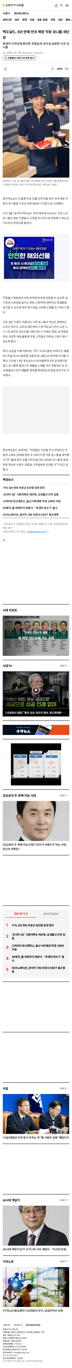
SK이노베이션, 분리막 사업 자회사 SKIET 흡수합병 (31, 514)
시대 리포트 (10, 610)
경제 (24, 19)
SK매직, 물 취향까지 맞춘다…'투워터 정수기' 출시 (30, 508)
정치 (17, 19)
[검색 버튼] (62, 5)
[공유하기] (56, 5)
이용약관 (6, 1325)
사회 (60, 19)
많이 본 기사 (21, 914)
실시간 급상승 (51, 914)
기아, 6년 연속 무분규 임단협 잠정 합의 (24, 488)
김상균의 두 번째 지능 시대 (19, 795)
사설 (5, 1088)
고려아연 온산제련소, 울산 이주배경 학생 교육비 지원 (31, 501)
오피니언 (7, 19)
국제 (52, 19)
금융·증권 (42, 19)
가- (52, 69)
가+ (67, 69)
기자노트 (8, 1261)
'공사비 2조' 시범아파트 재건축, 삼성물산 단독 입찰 (31, 494)
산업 (32, 19)
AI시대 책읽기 (11, 1200)
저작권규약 (17, 1325)
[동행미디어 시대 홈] (13, 5)
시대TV (7, 665)
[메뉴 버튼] (67, 5)
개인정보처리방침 (33, 1325)
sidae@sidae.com (36, 531)
